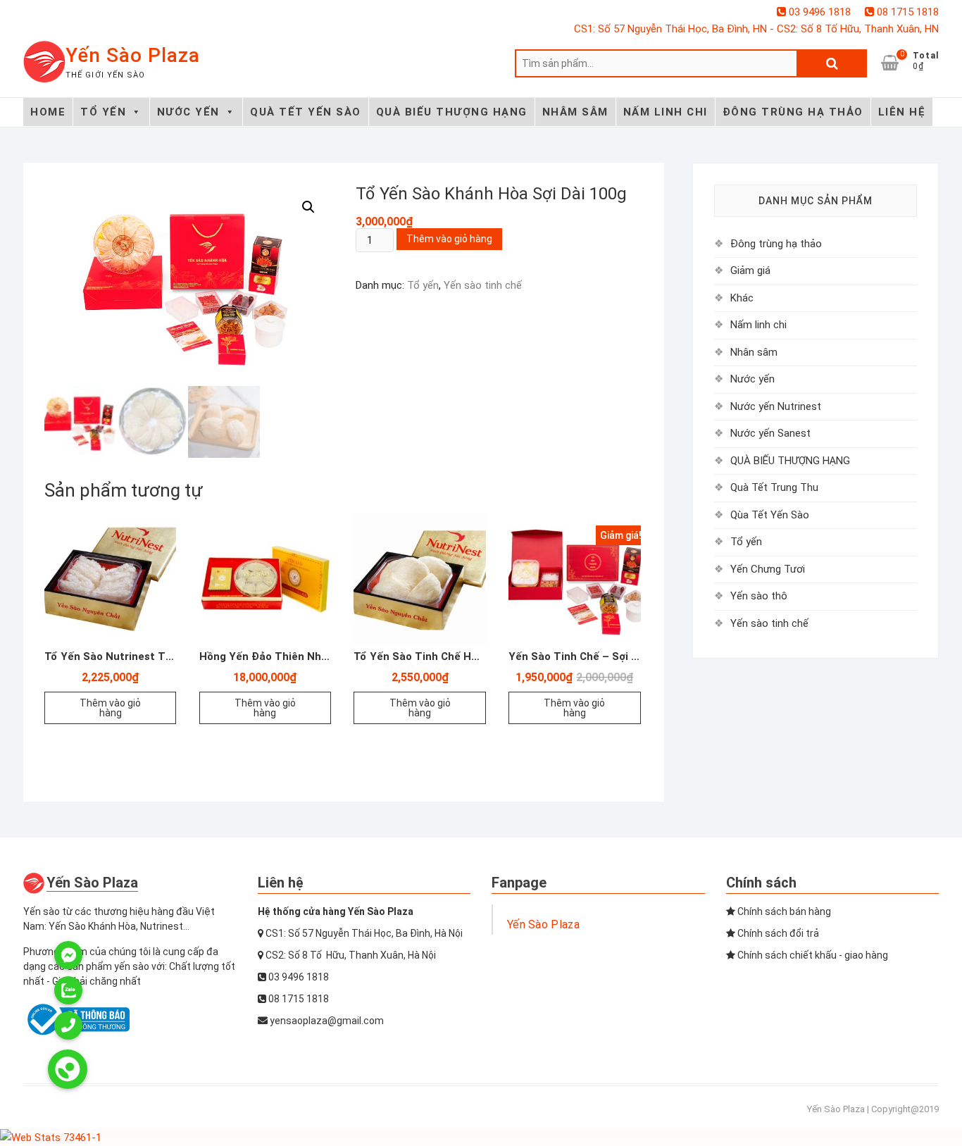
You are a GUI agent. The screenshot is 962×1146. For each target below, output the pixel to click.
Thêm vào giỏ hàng (449, 238)
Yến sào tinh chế (483, 285)
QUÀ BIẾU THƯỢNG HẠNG (451, 112)
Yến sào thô (758, 596)
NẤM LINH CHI (665, 112)
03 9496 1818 (818, 12)
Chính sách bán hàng (783, 911)
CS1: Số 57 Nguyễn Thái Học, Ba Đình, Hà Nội (363, 933)
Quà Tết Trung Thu (774, 487)
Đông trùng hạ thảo (776, 243)
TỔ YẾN (103, 112)
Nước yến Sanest (770, 433)
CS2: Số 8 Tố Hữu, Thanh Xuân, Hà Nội (349, 955)
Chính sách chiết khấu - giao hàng (811, 955)
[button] (308, 207)
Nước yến (752, 379)
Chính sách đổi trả (777, 933)
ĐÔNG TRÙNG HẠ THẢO (793, 112)
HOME (47, 112)
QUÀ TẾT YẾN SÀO (305, 112)
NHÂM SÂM (575, 112)
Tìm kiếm (832, 63)
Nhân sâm (753, 352)
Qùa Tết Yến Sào (769, 515)
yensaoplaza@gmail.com (326, 1020)
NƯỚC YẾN (188, 112)
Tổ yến (423, 285)
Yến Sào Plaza (132, 55)
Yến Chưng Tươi (767, 569)
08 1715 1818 (906, 12)
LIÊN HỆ (902, 112)
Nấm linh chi (758, 324)
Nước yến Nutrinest (775, 406)
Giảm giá (750, 270)
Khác (742, 298)
